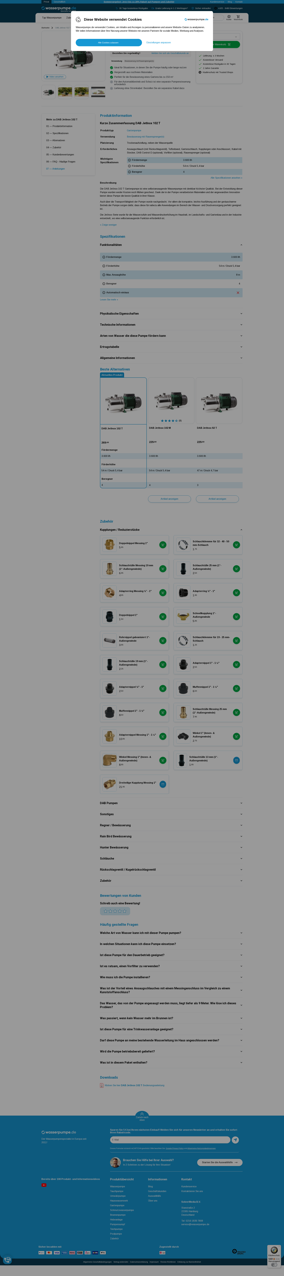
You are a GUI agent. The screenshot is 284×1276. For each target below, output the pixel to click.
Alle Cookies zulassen (108, 42)
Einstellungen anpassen (158, 42)
